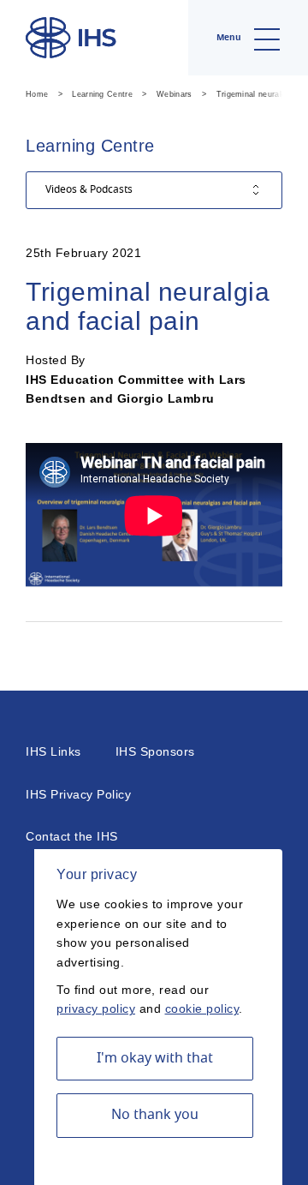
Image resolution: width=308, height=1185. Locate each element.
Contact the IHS (72, 836)
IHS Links (53, 751)
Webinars (174, 94)
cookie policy (202, 1008)
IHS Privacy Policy (78, 794)
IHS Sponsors (155, 751)
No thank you (154, 1114)
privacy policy (95, 1008)
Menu (230, 37)
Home (37, 94)
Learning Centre (102, 94)
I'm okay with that (155, 1058)
